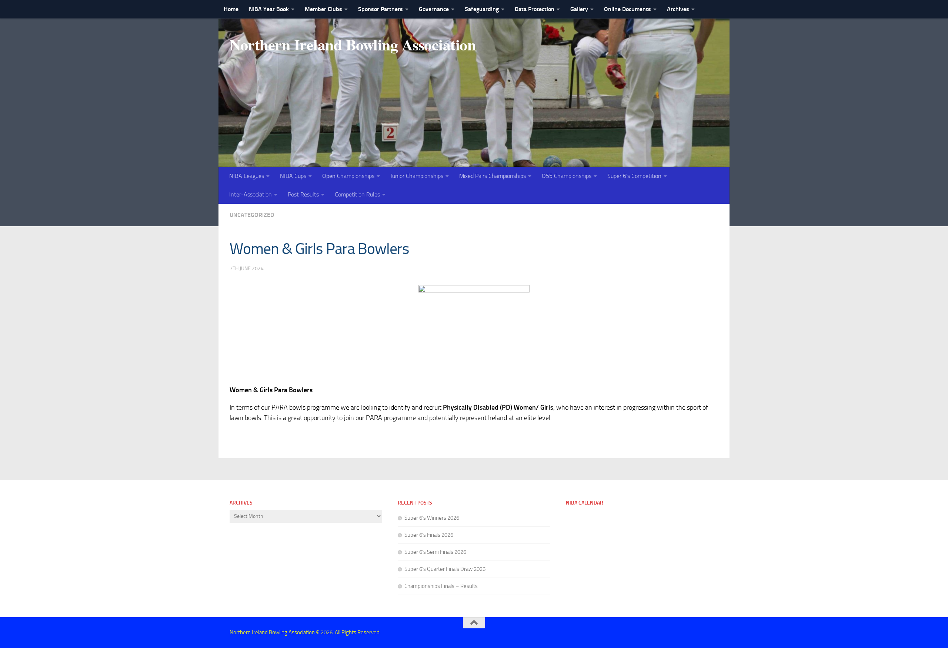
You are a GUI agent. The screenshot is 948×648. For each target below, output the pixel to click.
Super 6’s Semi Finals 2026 (435, 552)
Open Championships (348, 175)
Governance (434, 9)
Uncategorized (252, 214)
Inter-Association (250, 194)
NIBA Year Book (269, 9)
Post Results (303, 194)
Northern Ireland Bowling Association (352, 44)
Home (231, 9)
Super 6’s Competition (634, 175)
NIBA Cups (293, 175)
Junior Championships (416, 175)
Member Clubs (323, 9)
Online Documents (627, 9)
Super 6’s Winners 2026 (431, 518)
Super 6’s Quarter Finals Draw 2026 (444, 569)
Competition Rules (357, 194)
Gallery (579, 9)
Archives (678, 9)
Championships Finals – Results (441, 586)
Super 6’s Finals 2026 (428, 535)
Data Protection (534, 9)
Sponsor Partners (380, 9)
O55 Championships (566, 175)
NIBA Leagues (246, 175)
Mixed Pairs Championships (492, 175)
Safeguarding (482, 9)
